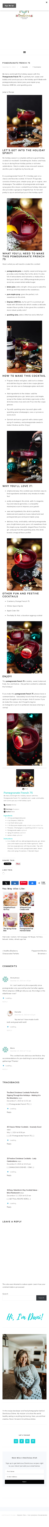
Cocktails (14, 937)
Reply (5, 1002)
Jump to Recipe (8, 92)
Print (26, 789)
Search (5, 1294)
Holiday (11, 939)
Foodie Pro (21, 1515)
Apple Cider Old (13, 611)
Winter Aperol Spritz (15, 606)
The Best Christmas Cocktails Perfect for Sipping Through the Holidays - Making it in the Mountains (24, 1095)
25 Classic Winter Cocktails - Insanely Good (24, 1127)
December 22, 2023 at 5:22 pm (25, 1015)
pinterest (25, 705)
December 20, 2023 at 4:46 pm (20, 981)
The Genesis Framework (37, 1515)
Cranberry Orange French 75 (18, 601)
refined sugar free (20, 939)
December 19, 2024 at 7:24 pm (20, 1051)
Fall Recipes (32, 937)
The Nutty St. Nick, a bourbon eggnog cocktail (24, 615)
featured (5, 939)
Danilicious (24, 24)
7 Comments (37, 67)
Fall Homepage (22, 937)
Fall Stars (39, 937)
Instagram (9, 705)
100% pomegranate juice (33, 279)
